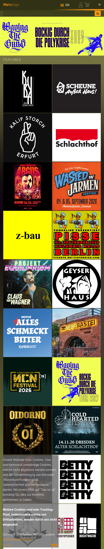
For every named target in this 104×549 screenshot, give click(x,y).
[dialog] (30, 501)
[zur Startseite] (11, 4)
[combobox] (49, 13)
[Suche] (98, 13)
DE (62, 5)
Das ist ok (54, 545)
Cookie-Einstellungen (7, 545)
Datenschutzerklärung (18, 539)
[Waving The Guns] (52, 36)
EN (67, 5)
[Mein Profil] (81, 4)
